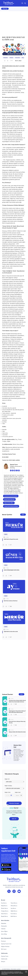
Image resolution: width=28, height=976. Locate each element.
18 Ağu (7, 537)
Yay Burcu (13, 908)
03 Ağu (7, 629)
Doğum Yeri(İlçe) (8, 785)
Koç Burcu (4, 903)
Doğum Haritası (5, 946)
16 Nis (12, 698)
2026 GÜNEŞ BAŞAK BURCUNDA (11, 570)
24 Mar (12, 730)
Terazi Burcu (14, 903)
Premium (3, 941)
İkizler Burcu (4, 908)
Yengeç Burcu (4, 911)
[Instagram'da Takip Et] (14, 891)
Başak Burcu (4, 916)
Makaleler (6, 57)
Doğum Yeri (7, 779)
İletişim (3, 961)
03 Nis (12, 719)
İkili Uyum (3, 949)
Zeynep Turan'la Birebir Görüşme (11, 506)
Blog (23, 57)
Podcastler (17, 57)
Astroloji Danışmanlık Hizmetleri (10, 496)
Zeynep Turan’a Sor (6, 944)
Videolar (11, 57)
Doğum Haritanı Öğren (8, 502)
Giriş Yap (5, 8)
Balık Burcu (14, 916)
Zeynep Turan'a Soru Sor (9, 499)
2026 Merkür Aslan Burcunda (11, 631)
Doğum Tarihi (7, 792)
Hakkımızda (4, 959)
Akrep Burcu (14, 905)
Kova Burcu (14, 913)
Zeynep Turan (4, 956)
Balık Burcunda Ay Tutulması (10, 600)
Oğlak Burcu (14, 911)
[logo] (9, 3)
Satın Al (14, 818)
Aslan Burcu (4, 913)
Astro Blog (4, 934)
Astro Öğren (4, 931)
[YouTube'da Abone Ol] (19, 891)
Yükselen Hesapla (14, 803)
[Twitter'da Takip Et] (9, 891)
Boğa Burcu (4, 905)
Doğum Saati (17, 792)
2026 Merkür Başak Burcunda (11, 539)
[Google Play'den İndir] (6, 869)
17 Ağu (7, 568)
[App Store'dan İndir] (6, 865)
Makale (5, 534)
